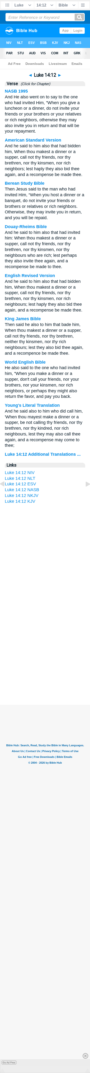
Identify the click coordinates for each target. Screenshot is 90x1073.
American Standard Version (33, 140)
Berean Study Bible (24, 183)
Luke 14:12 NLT (20, 478)
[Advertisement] (45, 658)
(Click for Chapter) (34, 84)
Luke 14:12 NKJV (21, 495)
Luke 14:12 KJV (20, 501)
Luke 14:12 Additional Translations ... (43, 454)
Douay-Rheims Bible (26, 226)
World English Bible (25, 362)
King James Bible (23, 318)
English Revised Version (30, 275)
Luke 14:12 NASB (22, 489)
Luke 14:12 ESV (20, 484)
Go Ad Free (9, 1062)
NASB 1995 (16, 91)
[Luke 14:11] (6, 494)
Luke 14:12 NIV (20, 472)
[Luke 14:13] (84, 494)
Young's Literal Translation (32, 405)
